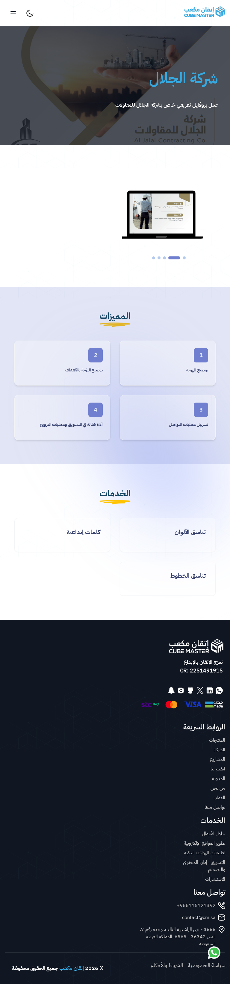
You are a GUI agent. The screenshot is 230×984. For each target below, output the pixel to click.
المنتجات (217, 740)
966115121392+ (196, 905)
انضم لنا (218, 769)
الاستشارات (215, 879)
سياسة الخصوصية (206, 965)
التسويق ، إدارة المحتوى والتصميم (204, 866)
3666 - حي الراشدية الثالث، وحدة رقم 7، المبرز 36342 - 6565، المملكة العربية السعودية (178, 936)
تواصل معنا (215, 807)
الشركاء (219, 749)
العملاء (219, 797)
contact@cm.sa (199, 917)
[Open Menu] (13, 13)
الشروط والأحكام (167, 965)
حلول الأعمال (213, 833)
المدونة (218, 778)
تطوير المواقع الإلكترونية (204, 843)
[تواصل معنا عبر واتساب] (214, 952)
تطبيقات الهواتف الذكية (204, 852)
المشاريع (217, 759)
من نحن (218, 788)
